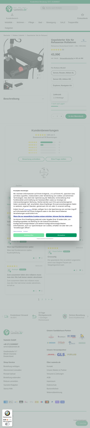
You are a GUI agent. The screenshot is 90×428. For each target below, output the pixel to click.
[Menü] (11, 410)
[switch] (7, 424)
